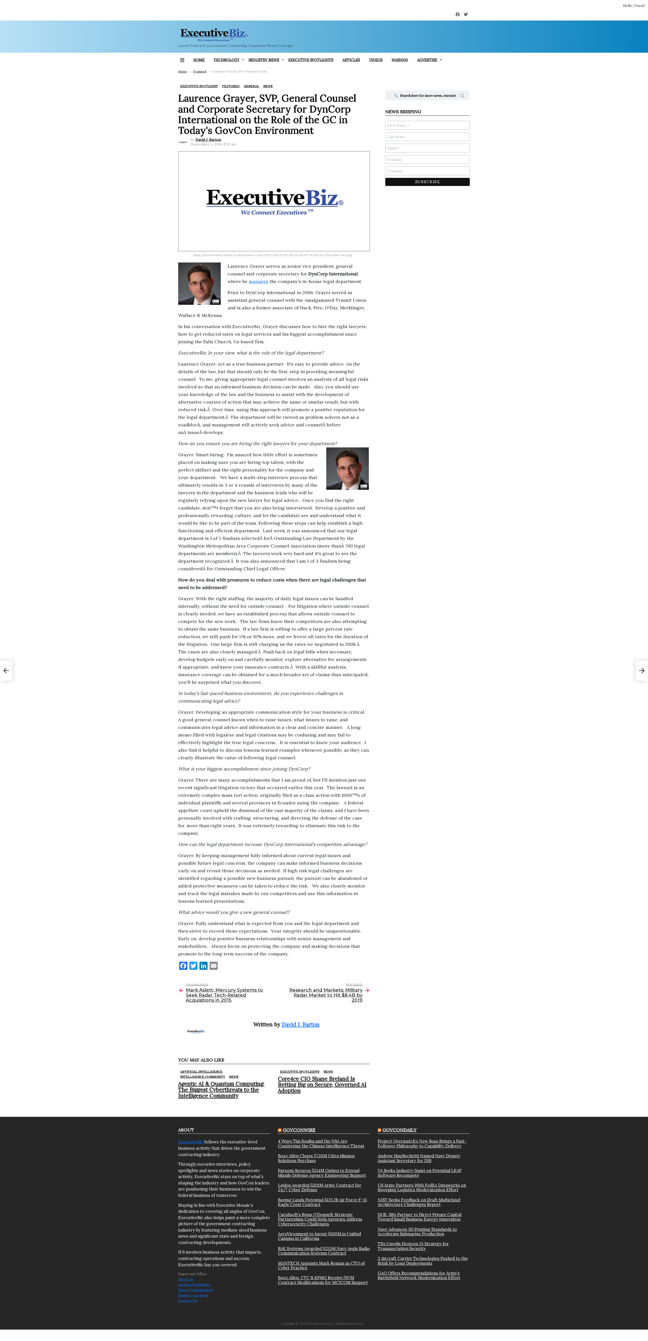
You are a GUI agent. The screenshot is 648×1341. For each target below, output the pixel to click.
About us (185, 1279)
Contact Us (187, 1300)
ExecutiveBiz (190, 1141)
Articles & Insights (194, 1284)
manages (258, 281)
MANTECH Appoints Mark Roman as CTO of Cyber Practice (321, 1265)
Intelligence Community (202, 1077)
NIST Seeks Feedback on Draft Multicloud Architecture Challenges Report (419, 1202)
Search (462, 96)
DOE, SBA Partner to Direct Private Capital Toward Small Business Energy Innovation (419, 1217)
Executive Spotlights (310, 60)
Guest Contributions (195, 1290)
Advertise (427, 60)
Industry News (264, 60)
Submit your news (193, 1295)
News (233, 1077)
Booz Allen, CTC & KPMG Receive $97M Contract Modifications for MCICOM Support (323, 1280)
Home (199, 60)
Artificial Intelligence (201, 1071)
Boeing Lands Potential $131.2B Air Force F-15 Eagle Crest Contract (322, 1202)
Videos (375, 60)
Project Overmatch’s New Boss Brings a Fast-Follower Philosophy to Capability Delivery (422, 1143)
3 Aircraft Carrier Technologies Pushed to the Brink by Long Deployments (423, 1261)
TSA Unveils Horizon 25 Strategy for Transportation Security (413, 1246)
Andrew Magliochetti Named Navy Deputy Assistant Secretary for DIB (419, 1158)
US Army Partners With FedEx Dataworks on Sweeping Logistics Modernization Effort (422, 1187)
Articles (351, 60)
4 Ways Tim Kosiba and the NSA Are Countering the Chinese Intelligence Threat (321, 1143)
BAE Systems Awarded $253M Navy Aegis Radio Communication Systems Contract (324, 1251)
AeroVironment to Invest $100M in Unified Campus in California (319, 1236)
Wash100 (400, 60)
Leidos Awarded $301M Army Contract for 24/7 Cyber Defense (319, 1187)
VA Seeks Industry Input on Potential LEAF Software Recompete (420, 1173)
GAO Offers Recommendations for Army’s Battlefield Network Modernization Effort (419, 1275)
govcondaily (399, 1130)
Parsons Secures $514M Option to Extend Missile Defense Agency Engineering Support (322, 1173)
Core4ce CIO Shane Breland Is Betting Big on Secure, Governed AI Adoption (322, 1084)
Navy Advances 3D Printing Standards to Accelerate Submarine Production (417, 1231)
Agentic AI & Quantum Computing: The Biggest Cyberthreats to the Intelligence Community (221, 1089)
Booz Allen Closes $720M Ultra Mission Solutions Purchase (316, 1158)
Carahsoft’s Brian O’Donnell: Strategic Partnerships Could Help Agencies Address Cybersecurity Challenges (320, 1219)
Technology (226, 60)
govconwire (299, 1130)
